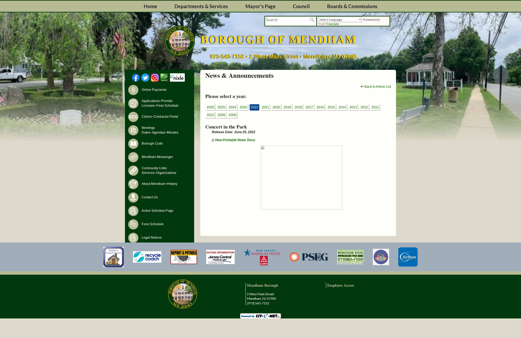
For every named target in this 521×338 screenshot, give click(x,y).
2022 (254, 107)
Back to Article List (377, 86)
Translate (332, 24)
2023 (243, 107)
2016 (320, 107)
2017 (309, 107)
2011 (375, 107)
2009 (221, 115)
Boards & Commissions (352, 6)
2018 (298, 107)
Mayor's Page (260, 6)
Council (301, 6)
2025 (221, 107)
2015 (331, 107)
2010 (210, 115)
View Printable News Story (234, 140)
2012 (364, 107)
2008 (232, 115)
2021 (265, 107)
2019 (287, 107)
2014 (342, 107)
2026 (210, 107)
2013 (353, 107)
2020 (276, 107)
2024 (232, 107)
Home (150, 6)
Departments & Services (201, 6)
